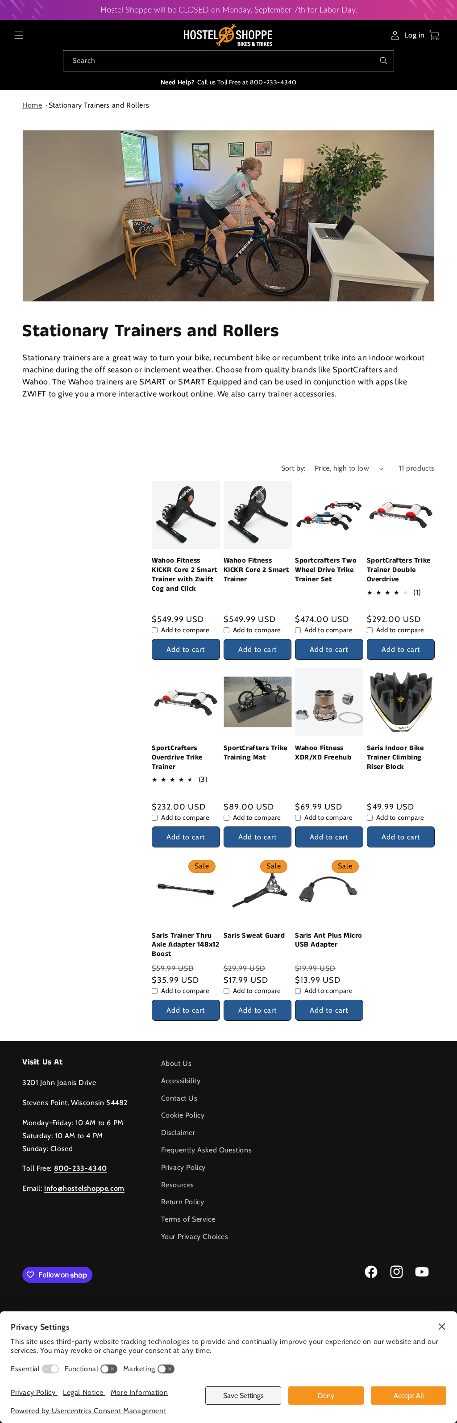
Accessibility (181, 1081)
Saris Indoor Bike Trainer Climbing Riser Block (395, 758)
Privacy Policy (183, 1167)
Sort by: (293, 468)
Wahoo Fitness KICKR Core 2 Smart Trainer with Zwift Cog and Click (184, 574)
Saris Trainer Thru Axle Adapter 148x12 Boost (185, 945)
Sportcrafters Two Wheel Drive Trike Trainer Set (326, 570)
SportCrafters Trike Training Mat (255, 753)
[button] (19, 35)
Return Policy (182, 1202)
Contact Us (179, 1098)
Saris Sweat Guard (254, 936)
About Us (176, 1063)
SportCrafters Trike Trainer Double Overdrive (399, 570)
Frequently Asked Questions (206, 1150)
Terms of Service (188, 1219)
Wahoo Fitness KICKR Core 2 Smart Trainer (256, 570)
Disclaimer (178, 1132)
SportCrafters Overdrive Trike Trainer (177, 758)
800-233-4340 (273, 82)
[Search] (384, 61)
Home (32, 105)
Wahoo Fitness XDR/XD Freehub (323, 753)
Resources (177, 1185)
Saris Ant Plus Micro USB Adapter (328, 940)
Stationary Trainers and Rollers (99, 105)
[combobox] (228, 61)
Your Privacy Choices (194, 1236)
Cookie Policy (183, 1115)
